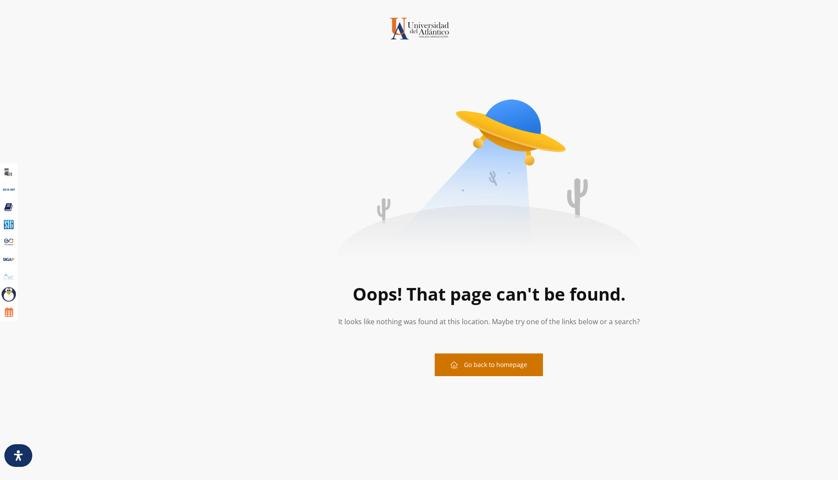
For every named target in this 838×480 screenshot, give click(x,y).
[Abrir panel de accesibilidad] (18, 455)
